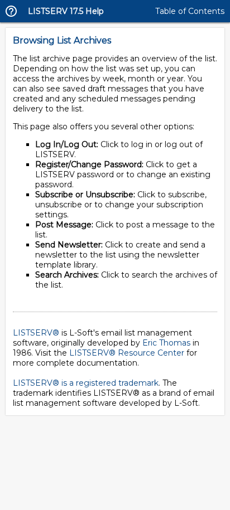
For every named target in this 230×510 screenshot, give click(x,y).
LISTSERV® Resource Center (126, 353)
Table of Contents (189, 11)
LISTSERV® (36, 333)
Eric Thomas (166, 343)
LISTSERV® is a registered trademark (86, 383)
